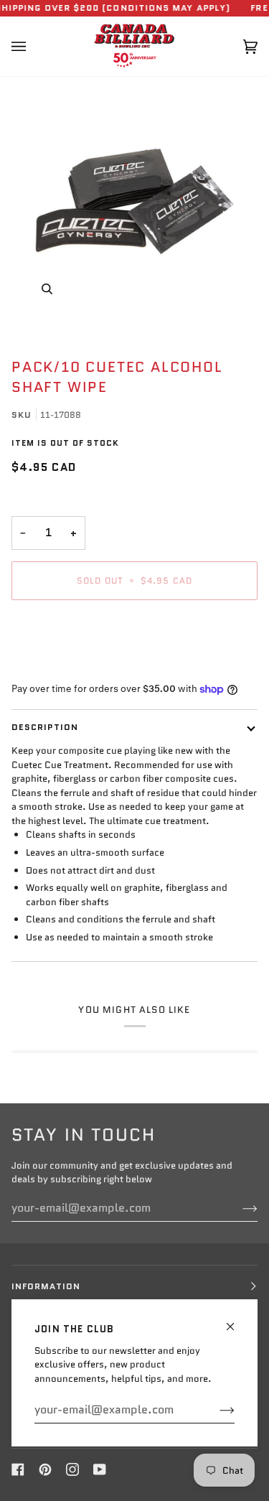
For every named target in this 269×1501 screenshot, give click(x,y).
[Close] (236, 1320)
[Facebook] (17, 1469)
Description (44, 727)
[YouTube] (99, 1469)
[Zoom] (134, 201)
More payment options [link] (60, 666)
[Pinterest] (45, 1469)
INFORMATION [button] (45, 1286)
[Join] (216, 1409)
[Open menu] (33, 47)
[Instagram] (72, 1469)
